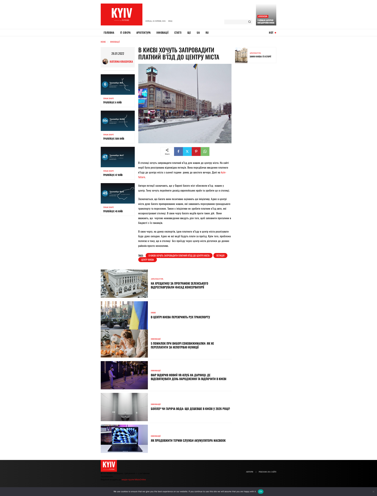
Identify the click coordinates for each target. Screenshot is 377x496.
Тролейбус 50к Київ (113, 138)
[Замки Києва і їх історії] (241, 55)
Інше (153, 313)
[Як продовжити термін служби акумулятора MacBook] (124, 439)
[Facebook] (178, 151)
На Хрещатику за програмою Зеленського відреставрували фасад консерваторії (179, 285)
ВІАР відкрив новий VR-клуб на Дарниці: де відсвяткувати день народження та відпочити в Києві (188, 377)
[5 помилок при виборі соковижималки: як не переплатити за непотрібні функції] (124, 343)
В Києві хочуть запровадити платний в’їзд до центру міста (179, 255)
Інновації (115, 41)
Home (103, 41)
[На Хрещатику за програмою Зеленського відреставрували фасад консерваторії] (124, 283)
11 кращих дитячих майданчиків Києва (265, 21)
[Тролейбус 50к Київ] (118, 121)
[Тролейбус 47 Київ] (118, 157)
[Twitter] (187, 151)
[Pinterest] (196, 151)
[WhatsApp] (205, 151)
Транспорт (108, 98)
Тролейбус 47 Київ (113, 175)
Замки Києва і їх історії (260, 56)
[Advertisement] (257, 86)
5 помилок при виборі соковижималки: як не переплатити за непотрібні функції (182, 345)
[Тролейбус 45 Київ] (118, 193)
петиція (220, 255)
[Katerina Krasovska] (106, 61)
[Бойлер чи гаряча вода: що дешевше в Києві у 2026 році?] (124, 407)
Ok (260, 491)
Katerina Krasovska (121, 61)
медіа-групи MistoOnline (134, 479)
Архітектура (262, 16)
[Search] (249, 22)
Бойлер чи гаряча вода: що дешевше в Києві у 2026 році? (190, 408)
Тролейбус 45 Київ (113, 211)
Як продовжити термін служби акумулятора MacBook (188, 440)
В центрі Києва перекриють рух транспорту (180, 317)
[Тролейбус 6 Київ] (118, 84)
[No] (373, 491)
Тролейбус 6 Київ (112, 102)
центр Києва (147, 259)
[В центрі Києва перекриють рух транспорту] (124, 315)
